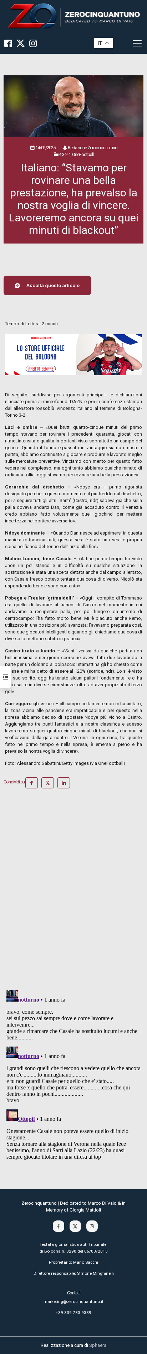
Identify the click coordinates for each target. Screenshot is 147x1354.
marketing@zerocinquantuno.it (73, 1301)
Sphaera (97, 1345)
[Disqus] (73, 892)
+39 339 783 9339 (73, 1312)
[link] (73, 16)
